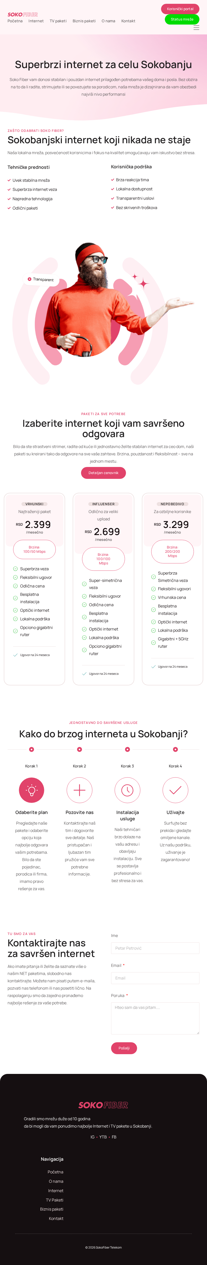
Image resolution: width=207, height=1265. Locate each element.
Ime (114, 935)
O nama (108, 21)
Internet (36, 21)
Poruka (118, 995)
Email (116, 965)
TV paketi (58, 21)
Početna (15, 21)
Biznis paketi (84, 21)
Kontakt (128, 21)
